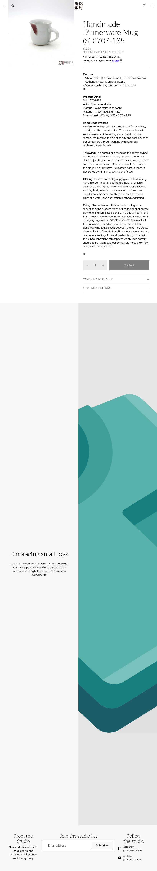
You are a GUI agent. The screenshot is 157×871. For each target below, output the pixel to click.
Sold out (129, 265)
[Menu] (4, 5)
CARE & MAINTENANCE (98, 279)
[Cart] (152, 6)
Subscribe (102, 845)
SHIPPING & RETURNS (96, 287)
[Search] (12, 6)
